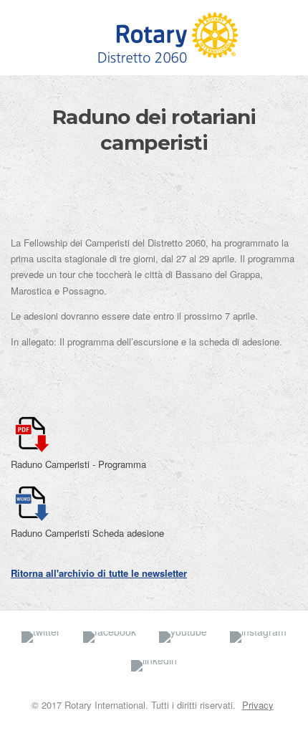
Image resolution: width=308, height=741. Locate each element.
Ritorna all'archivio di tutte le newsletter (99, 573)
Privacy (258, 705)
